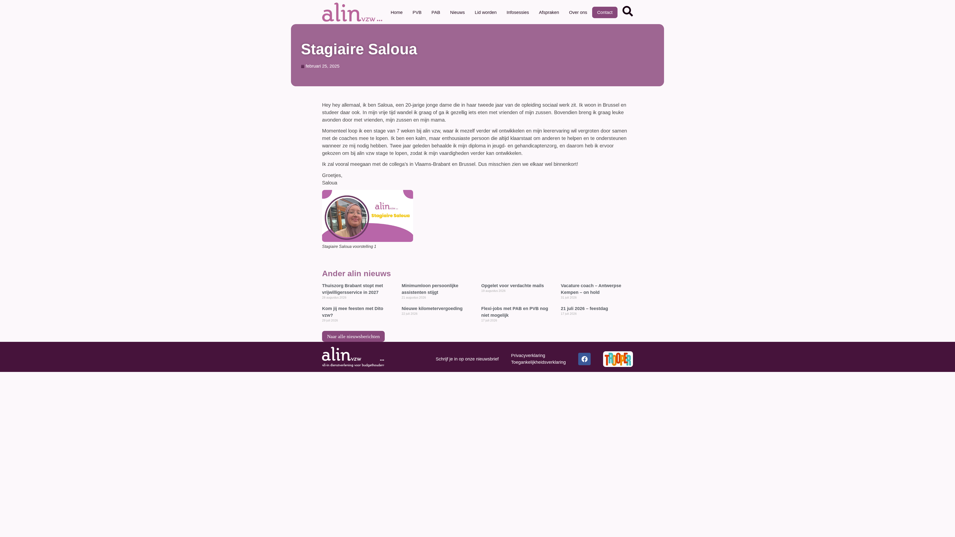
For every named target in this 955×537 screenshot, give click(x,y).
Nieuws (457, 12)
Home (397, 12)
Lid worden (486, 12)
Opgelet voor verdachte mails (512, 285)
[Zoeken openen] (627, 11)
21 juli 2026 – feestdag (584, 308)
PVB (417, 12)
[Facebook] (584, 359)
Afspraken (549, 12)
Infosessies (518, 12)
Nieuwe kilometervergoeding (432, 308)
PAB (435, 12)
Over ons (578, 12)
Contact (605, 12)
